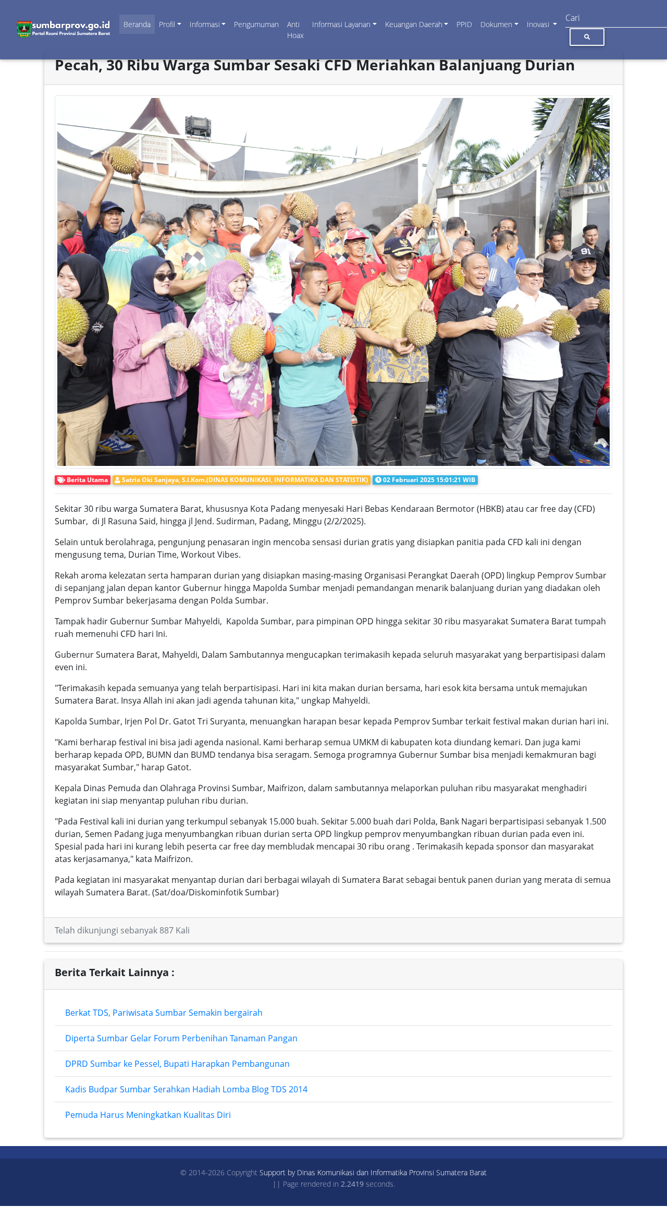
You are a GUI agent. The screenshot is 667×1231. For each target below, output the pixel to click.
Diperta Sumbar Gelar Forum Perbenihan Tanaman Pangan (181, 1038)
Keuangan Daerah (413, 24)
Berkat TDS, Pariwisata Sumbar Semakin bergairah (164, 1012)
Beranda (137, 24)
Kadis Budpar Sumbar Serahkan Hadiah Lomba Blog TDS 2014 (186, 1089)
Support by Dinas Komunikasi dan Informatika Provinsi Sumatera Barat (373, 1172)
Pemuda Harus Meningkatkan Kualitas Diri (148, 1115)
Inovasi (539, 24)
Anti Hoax (295, 29)
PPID (464, 24)
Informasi (205, 24)
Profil (167, 24)
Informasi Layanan (341, 24)
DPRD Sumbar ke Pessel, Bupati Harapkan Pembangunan (177, 1063)
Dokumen (496, 24)
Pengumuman (256, 24)
